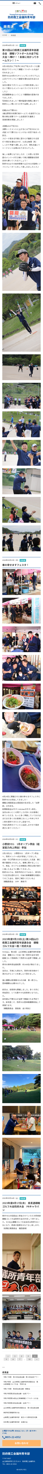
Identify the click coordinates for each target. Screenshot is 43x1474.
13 (29, 1359)
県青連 (13, 35)
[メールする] (35, 3)
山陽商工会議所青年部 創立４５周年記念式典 (20, 1417)
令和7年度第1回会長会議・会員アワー (17, 1403)
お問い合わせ (21, 1443)
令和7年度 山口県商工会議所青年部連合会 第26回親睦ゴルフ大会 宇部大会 (20, 1383)
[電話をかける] (40, 3)
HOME (4, 35)
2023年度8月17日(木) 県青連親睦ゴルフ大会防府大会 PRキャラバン (21, 1206)
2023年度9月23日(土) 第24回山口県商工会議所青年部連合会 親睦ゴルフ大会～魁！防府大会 (20, 942)
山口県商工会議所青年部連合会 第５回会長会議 (21, 1408)
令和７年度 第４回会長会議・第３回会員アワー (21, 1377)
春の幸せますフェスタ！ (15, 564)
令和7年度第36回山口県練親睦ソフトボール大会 (20, 1398)
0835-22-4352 (13, 1437)
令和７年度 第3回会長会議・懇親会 (16, 1389)
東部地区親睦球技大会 (11, 1413)
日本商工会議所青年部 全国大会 (15, 1422)
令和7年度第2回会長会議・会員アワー (17, 1394)
